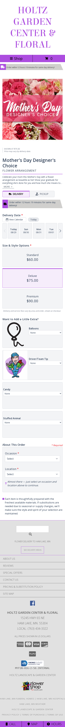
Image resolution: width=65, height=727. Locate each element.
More (7, 186)
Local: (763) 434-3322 (32, 628)
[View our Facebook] (32, 604)
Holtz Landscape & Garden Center (32, 675)
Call (12, 724)
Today (33, 219)
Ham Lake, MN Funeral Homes (17, 698)
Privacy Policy (10, 714)
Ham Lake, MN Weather (33, 704)
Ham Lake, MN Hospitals (51, 698)
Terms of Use (55, 714)
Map (33, 724)
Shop (18, 58)
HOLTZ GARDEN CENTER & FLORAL (32, 27)
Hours (56, 724)
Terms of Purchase (33, 714)
